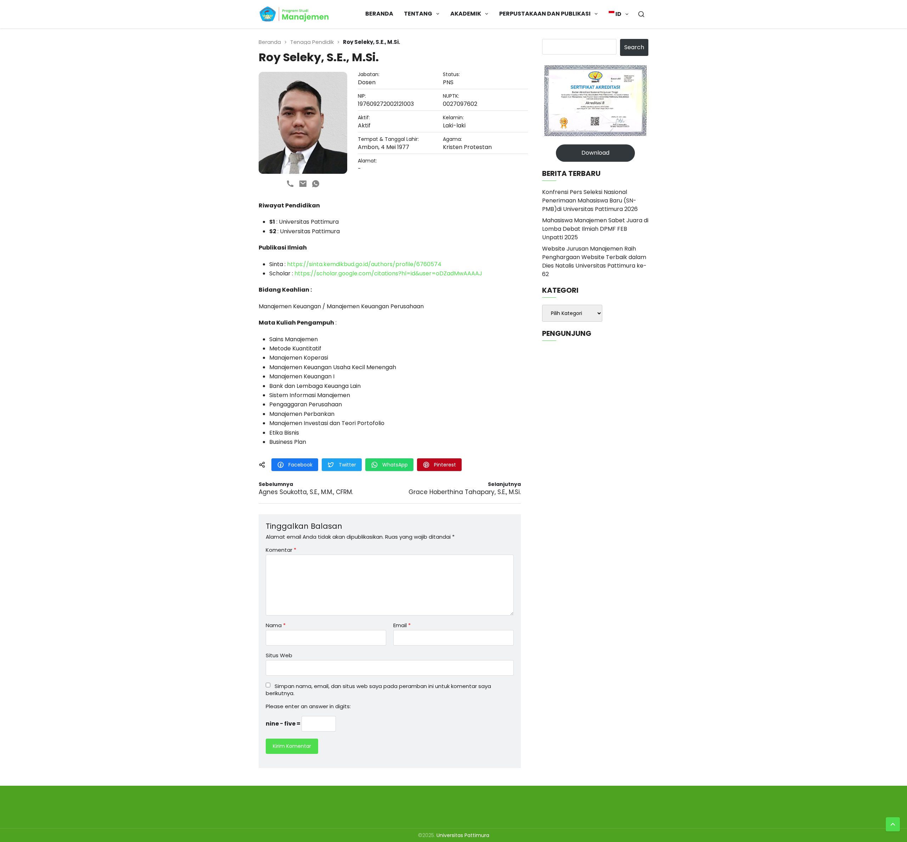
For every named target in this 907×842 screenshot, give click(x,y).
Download (595, 153)
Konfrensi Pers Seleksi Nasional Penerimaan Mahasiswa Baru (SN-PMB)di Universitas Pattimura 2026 (590, 200)
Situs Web (279, 655)
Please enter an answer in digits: (308, 706)
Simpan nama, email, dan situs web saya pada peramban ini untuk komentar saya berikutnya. (378, 690)
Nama (276, 625)
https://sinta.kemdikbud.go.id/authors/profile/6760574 (364, 264)
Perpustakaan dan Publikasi (545, 14)
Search (634, 47)
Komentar (281, 549)
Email (402, 625)
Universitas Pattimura (462, 835)
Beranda (379, 14)
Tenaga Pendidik (312, 42)
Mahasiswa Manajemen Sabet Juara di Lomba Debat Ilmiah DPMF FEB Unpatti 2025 (595, 228)
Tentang (418, 14)
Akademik (465, 14)
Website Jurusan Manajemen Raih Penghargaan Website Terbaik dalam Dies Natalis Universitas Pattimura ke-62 (594, 261)
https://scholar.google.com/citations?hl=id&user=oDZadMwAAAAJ (388, 273)
